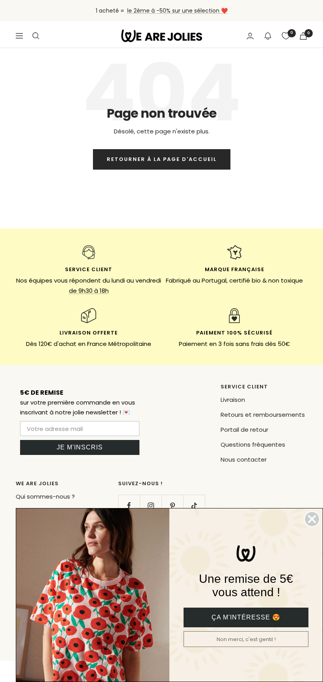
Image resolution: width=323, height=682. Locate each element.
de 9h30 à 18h (89, 290)
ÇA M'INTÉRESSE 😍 (246, 617)
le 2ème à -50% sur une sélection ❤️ (177, 11)
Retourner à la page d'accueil (162, 159)
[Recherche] (35, 35)
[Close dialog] (312, 519)
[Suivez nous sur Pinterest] (172, 505)
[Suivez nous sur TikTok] (194, 505)
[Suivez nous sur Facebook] (129, 505)
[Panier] (303, 36)
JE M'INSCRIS (80, 447)
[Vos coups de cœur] (286, 36)
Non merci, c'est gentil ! (246, 639)
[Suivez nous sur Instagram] (151, 505)
